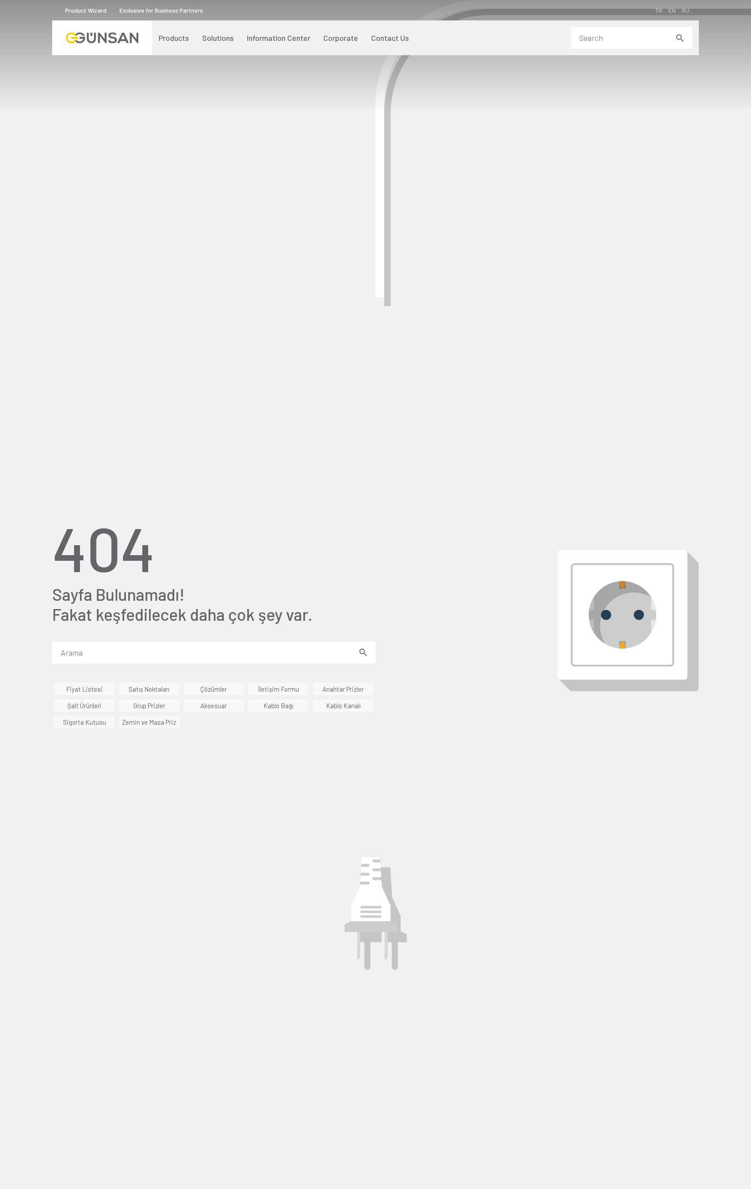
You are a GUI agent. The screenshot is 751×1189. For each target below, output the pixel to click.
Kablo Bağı (278, 705)
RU (685, 10)
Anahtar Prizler (343, 689)
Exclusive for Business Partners (161, 10)
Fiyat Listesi (84, 689)
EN (672, 10)
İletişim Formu (278, 689)
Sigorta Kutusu (84, 722)
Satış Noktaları (149, 689)
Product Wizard (85, 10)
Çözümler (213, 689)
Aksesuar (213, 705)
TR (658, 10)
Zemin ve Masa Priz (149, 722)
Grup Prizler (149, 705)
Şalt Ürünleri (84, 705)
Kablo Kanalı (343, 705)
